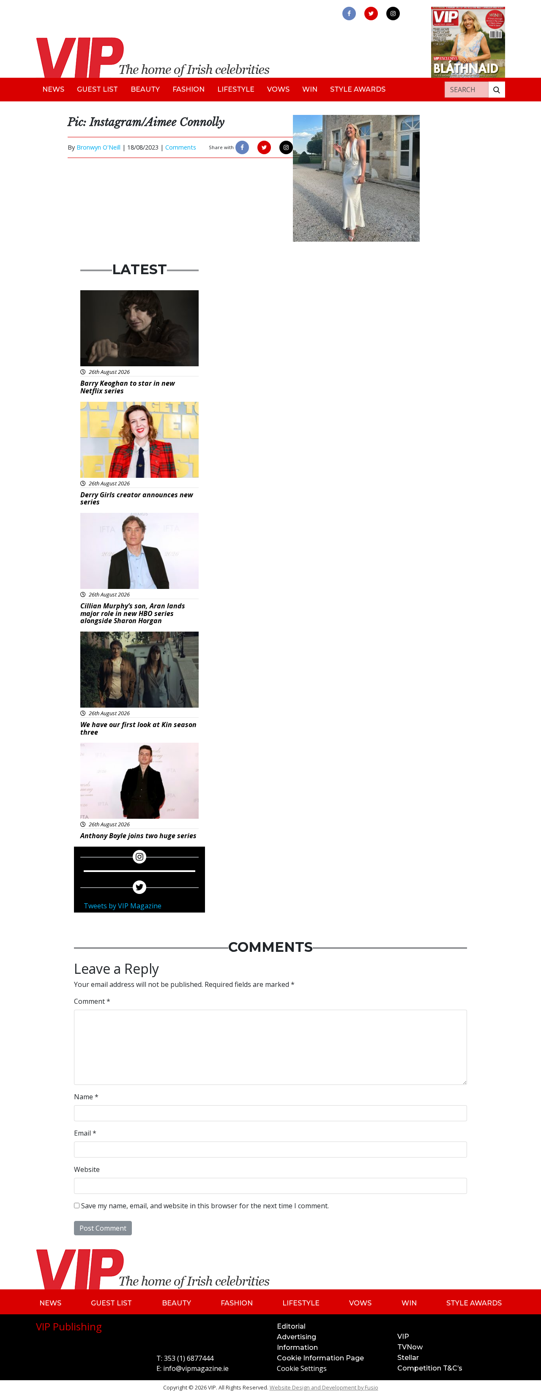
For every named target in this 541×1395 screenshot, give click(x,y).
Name (86, 1096)
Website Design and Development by (324, 1387)
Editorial (291, 1326)
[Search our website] (496, 89)
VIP (403, 1336)
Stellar (408, 1358)
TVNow (410, 1347)
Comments (180, 147)
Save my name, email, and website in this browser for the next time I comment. (205, 1205)
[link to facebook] (349, 13)
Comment (92, 1001)
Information (297, 1347)
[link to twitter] (371, 13)
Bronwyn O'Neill (98, 147)
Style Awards (357, 89)
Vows (278, 89)
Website (87, 1169)
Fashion (188, 89)
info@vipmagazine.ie (196, 1368)
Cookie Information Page (320, 1358)
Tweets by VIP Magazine (122, 905)
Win (309, 89)
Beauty (145, 89)
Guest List (97, 89)
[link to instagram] (393, 13)
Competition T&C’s (429, 1368)
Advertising (296, 1337)
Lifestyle (235, 89)
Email (85, 1133)
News (53, 89)
